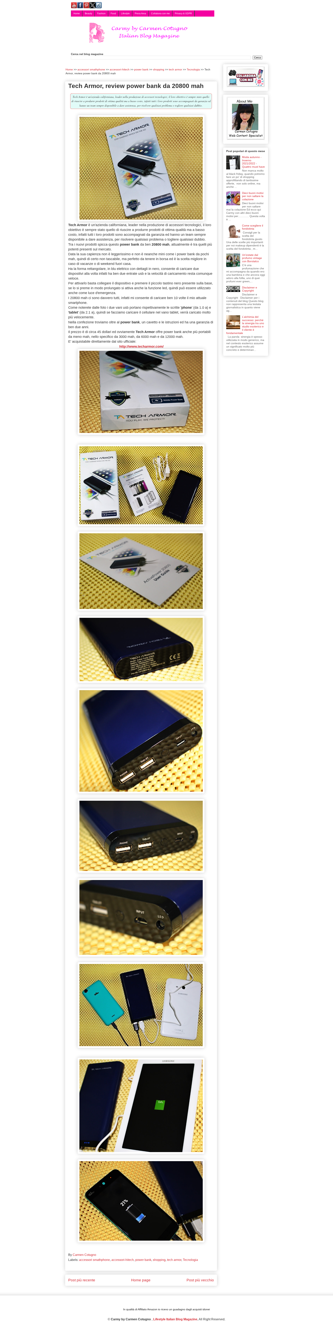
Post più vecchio (200, 1280)
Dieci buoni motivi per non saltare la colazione (252, 196)
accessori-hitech (122, 1259)
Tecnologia (190, 1259)
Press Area (140, 13)
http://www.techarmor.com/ (141, 346)
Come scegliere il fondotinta (252, 227)
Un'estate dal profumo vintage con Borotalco (252, 258)
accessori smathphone (94, 1259)
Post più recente (81, 1280)
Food (113, 13)
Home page (141, 1280)
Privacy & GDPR (183, 13)
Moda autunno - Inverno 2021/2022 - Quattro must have (253, 162)
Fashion (101, 13)
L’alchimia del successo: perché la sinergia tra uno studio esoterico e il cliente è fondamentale (245, 325)
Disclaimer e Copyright (249, 289)
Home (76, 13)
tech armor (174, 1259)
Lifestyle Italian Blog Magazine (175, 1319)
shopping (159, 1259)
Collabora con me (160, 13)
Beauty (88, 13)
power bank (143, 1259)
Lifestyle (125, 13)
